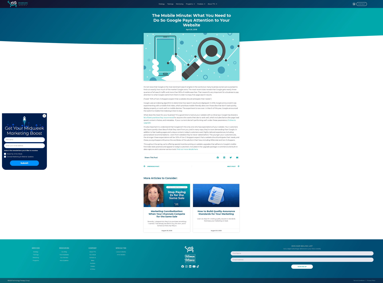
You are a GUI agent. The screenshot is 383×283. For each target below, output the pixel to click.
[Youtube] (194, 266)
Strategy (162, 4)
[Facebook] (182, 266)
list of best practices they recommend (159, 118)
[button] (217, 157)
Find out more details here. (187, 149)
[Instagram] (186, 266)
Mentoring (179, 4)
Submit (24, 163)
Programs (189, 4)
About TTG (211, 4)
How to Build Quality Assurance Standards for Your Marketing (216, 212)
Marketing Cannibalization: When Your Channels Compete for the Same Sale (167, 214)
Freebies (200, 4)
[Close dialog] (44, 116)
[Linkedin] (190, 266)
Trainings (170, 4)
